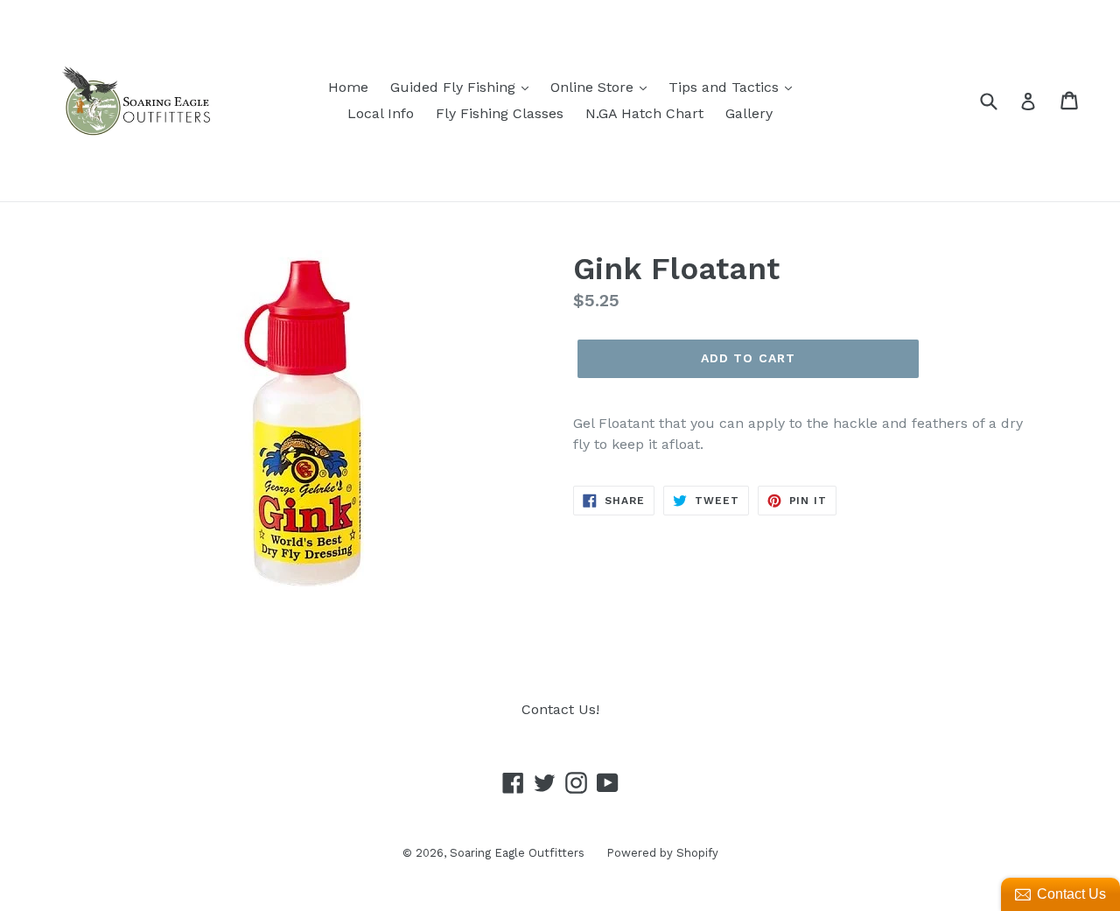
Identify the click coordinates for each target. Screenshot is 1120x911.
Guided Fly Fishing (455, 87)
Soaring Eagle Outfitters (517, 852)
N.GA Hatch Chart (644, 113)
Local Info (380, 113)
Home (348, 87)
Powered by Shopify (662, 852)
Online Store (594, 87)
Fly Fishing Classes (500, 113)
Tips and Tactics (725, 87)
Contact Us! (560, 709)
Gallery (749, 113)
